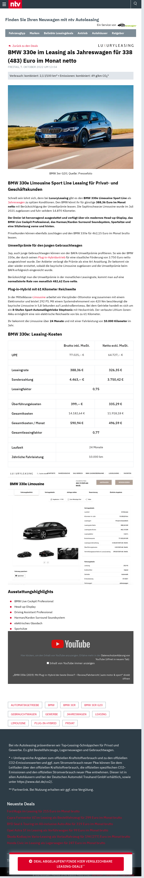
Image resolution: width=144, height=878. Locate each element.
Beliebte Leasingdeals (58, 33)
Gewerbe (51, 714)
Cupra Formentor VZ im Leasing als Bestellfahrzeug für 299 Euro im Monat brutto (64, 818)
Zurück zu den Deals (25, 46)
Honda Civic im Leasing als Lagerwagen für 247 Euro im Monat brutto (56, 843)
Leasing (100, 714)
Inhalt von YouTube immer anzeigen (72, 663)
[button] (15, 4)
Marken (35, 33)
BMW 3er (69, 705)
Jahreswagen (16, 202)
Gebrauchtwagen (24, 714)
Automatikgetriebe (25, 705)
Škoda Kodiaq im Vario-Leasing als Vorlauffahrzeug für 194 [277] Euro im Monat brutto (68, 837)
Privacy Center (127, 875)
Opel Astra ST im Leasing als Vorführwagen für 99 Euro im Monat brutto (57, 830)
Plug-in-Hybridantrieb (51, 257)
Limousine (39, 297)
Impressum (97, 875)
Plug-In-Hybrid (45, 723)
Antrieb (83, 33)
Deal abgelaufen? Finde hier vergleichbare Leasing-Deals (72, 863)
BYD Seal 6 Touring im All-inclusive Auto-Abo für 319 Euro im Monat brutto (60, 824)
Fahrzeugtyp (17, 33)
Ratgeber (118, 33)
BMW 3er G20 (93, 705)
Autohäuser (99, 33)
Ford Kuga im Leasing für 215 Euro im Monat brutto (43, 811)
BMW (51, 705)
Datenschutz (111, 875)
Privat (70, 723)
